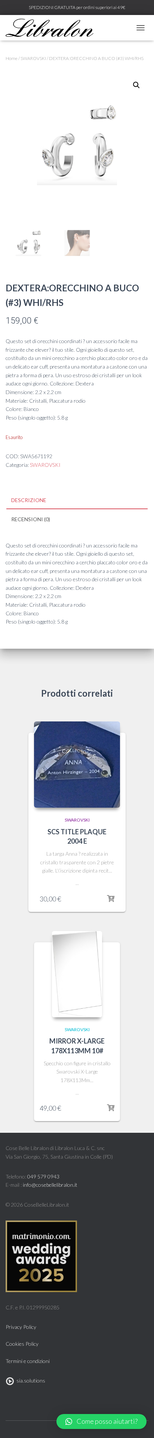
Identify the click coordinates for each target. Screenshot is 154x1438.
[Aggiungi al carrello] (110, 899)
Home (12, 58)
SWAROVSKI (33, 58)
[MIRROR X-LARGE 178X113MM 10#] (77, 974)
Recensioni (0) (30, 519)
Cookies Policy (22, 1344)
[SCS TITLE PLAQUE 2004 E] (77, 764)
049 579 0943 (43, 1176)
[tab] (77, 500)
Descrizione (28, 500)
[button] (101, 1421)
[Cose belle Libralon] (52, 28)
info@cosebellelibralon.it (50, 1185)
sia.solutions (29, 1380)
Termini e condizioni (28, 1361)
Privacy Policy (21, 1327)
